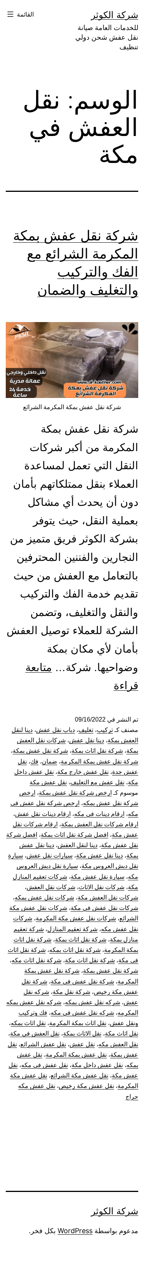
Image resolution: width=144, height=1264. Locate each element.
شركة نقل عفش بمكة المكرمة (99, 761)
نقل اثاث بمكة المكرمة (77, 1023)
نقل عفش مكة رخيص (86, 1086)
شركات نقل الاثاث (101, 887)
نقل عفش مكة (48, 782)
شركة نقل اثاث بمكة (97, 750)
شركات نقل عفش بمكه (44, 897)
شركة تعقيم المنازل (72, 929)
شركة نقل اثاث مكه (36, 960)
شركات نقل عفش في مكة (104, 908)
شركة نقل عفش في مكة (82, 981)
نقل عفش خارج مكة (83, 772)
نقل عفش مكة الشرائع (79, 1075)
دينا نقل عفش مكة (99, 855)
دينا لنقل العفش (78, 845)
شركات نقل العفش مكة (108, 897)
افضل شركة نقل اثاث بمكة (74, 834)
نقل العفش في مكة (35, 1033)
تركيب (105, 730)
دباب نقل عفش (55, 730)
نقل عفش (82, 1044)
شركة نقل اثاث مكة (90, 960)
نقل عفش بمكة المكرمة (76, 1054)
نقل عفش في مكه (44, 1065)
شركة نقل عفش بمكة (40, 750)
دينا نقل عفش (86, 740)
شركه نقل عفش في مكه (82, 1012)
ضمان (49, 761)
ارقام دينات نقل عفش (43, 814)
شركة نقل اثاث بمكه (75, 950)
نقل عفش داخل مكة (97, 1065)
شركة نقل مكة (71, 992)
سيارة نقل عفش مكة (97, 876)
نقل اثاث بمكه (28, 1023)
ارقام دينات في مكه (99, 814)
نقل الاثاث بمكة (82, 1033)
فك (34, 761)
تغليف (85, 730)
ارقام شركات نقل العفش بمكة (99, 824)
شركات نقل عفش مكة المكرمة (76, 918)
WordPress (75, 1231)
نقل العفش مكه (118, 1044)
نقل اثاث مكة (121, 1033)
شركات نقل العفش (50, 887)
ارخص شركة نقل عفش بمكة (75, 792)
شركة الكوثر (114, 14)
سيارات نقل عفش (49, 855)
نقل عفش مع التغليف (97, 782)
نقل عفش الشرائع (43, 1044)
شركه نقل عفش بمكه (92, 1002)
